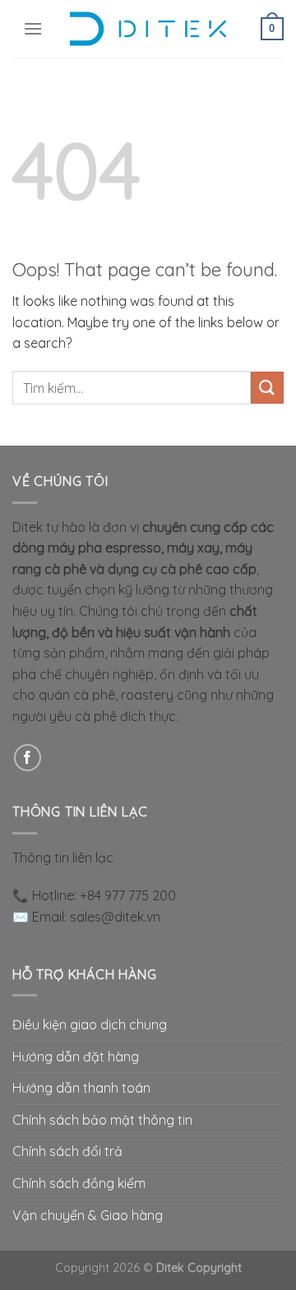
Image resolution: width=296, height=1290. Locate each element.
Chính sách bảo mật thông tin (102, 1120)
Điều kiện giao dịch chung (89, 1024)
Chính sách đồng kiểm (79, 1183)
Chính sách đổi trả (67, 1151)
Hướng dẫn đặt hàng (75, 1056)
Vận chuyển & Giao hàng (87, 1215)
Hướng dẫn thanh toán (81, 1088)
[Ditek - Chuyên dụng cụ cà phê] (148, 28)
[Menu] (33, 28)
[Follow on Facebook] (27, 757)
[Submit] (267, 388)
